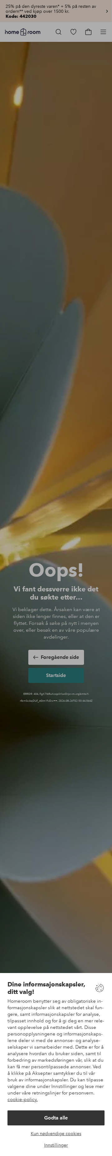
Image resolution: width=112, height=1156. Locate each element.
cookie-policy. (22, 1099)
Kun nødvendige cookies (56, 1133)
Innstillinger (56, 1145)
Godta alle (56, 1118)
